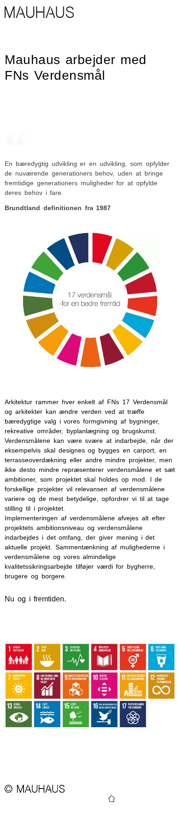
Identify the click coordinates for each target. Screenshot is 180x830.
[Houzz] (171, 798)
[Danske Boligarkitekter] (111, 798)
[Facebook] (159, 798)
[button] (168, 12)
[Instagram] (123, 798)
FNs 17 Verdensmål (137, 402)
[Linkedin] (147, 798)
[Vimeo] (135, 798)
